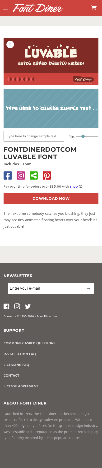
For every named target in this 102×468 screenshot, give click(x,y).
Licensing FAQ (16, 364)
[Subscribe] (88, 288)
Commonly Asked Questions (30, 343)
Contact (11, 375)
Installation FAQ (20, 354)
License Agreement (21, 386)
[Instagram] (21, 175)
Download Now (51, 198)
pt (72, 136)
